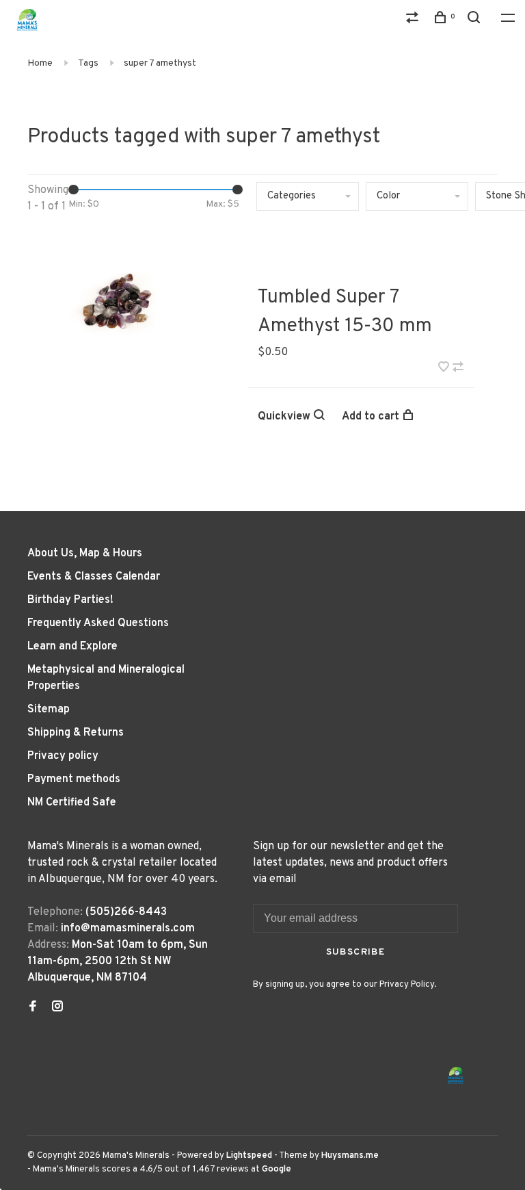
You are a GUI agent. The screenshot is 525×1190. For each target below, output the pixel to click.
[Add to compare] (458, 369)
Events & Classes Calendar (93, 577)
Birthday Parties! (70, 600)
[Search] (476, 20)
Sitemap (48, 709)
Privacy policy (62, 756)
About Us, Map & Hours (84, 553)
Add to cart (370, 417)
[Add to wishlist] (443, 369)
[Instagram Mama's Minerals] (57, 1008)
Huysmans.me (350, 1155)
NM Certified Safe (71, 803)
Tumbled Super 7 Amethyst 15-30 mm (345, 312)
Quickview (284, 417)
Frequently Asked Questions (98, 623)
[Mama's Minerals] (456, 1075)
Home (40, 63)
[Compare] (414, 20)
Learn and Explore (72, 647)
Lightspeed (249, 1155)
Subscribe (356, 952)
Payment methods (73, 779)
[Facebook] (32, 1008)
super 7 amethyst (160, 63)
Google (276, 1169)
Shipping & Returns (75, 733)
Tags (88, 63)
